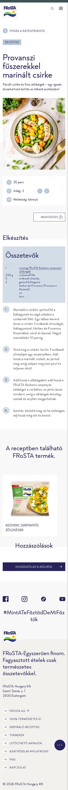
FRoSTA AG (17, 711)
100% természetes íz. (26, 719)
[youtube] (62, 599)
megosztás (49, 217)
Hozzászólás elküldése (34, 566)
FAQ (12, 759)
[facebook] (6, 599)
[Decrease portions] (40, 191)
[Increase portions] (47, 191)
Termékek (17, 735)
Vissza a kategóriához (27, 31)
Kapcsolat (18, 767)
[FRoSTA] (10, 11)
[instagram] (24, 599)
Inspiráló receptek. (25, 727)
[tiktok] (43, 599)
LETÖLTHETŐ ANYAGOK (26, 743)
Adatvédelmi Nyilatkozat (29, 751)
